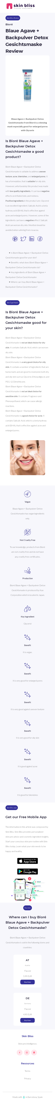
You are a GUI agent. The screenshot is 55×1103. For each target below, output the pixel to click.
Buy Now (27, 982)
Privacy (27, 1078)
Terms (27, 1071)
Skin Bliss (27, 1036)
